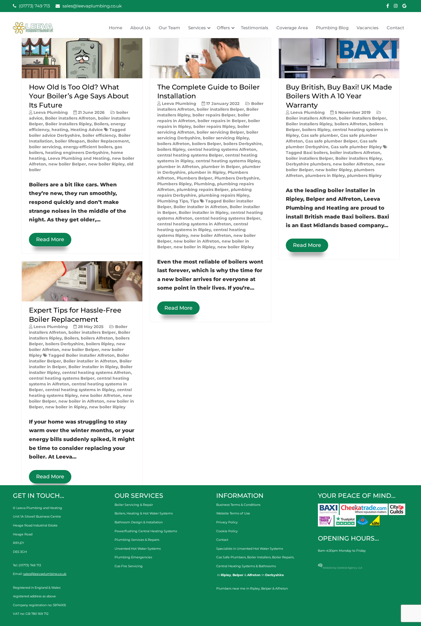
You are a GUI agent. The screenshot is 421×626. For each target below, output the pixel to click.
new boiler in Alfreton (81, 401)
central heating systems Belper (62, 378)
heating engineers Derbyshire (77, 152)
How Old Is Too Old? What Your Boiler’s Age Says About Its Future (79, 96)
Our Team (169, 27)
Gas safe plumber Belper (331, 141)
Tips (194, 201)
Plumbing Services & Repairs (137, 540)
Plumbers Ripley (174, 183)
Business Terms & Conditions (238, 505)
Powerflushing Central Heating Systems (146, 531)
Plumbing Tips (172, 201)
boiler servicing (45, 146)
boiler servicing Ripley (226, 138)
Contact (395, 27)
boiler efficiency (99, 135)
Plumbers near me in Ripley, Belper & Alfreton (252, 588)
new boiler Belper (67, 164)
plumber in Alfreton (178, 166)
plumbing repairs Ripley (223, 195)
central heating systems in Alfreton (194, 224)
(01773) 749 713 (34, 6)
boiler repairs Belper (213, 115)
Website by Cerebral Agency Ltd (342, 567)
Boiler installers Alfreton (70, 118)
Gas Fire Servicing (129, 566)
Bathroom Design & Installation (139, 522)
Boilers (101, 123)
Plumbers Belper (194, 178)
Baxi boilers (315, 152)
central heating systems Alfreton (96, 372)
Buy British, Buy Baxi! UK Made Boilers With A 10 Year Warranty (339, 96)
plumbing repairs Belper (203, 189)
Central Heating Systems (235, 566)
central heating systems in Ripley (80, 389)
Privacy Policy (227, 522)
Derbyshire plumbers (308, 164)
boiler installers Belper (92, 332)
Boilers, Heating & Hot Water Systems (144, 513)
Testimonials (254, 27)
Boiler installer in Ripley (93, 366)
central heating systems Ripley (228, 160)
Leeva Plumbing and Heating (79, 158)
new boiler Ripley (106, 164)
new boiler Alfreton (100, 395)
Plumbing (204, 183)
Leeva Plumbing (51, 112)
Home (115, 27)
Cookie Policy (227, 531)
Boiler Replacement (108, 141)
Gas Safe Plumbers (231, 557)
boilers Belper (206, 143)
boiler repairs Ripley (214, 126)
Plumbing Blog (332, 27)
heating (60, 129)
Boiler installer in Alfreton (90, 361)
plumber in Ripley (206, 172)
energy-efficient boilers (87, 146)
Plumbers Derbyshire (237, 178)
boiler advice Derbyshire (54, 135)
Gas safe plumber (319, 135)
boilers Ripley (100, 343)
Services (197, 27)
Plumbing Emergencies (133, 557)
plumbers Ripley (364, 175)
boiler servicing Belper (220, 132)
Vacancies (368, 27)
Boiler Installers (259, 557)
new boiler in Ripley (66, 406)
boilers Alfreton (97, 338)
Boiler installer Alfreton (90, 355)
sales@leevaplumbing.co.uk (91, 6)
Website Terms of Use (233, 513)
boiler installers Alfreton (355, 152)
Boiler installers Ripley (68, 123)
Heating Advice (86, 129)
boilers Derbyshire (64, 343)
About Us (140, 27)
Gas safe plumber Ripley (356, 146)
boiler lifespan (70, 141)
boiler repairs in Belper (222, 120)
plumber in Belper (220, 166)
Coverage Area (292, 27)
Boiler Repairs (283, 557)
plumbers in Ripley (325, 175)
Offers (223, 27)
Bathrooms (267, 566)
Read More (50, 239)
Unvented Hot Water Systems (138, 549)
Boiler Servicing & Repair (134, 505)
